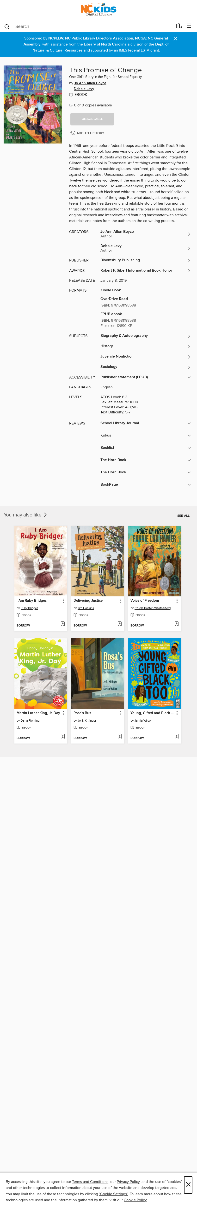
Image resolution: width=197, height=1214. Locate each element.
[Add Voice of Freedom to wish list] (176, 624)
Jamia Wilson (143, 721)
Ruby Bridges (29, 608)
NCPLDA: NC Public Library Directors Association (90, 38)
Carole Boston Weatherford (153, 608)
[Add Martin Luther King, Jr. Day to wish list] (63, 737)
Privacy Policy (128, 1181)
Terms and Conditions (90, 1181)
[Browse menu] (189, 26)
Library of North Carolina (105, 44)
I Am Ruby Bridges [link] (32, 601)
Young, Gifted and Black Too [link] (152, 713)
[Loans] (179, 27)
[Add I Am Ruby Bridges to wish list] (63, 624)
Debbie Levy (84, 89)
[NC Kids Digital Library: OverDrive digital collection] (98, 10)
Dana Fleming (30, 721)
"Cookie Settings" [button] (113, 1194)
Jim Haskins (86, 608)
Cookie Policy (135, 1200)
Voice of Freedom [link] (144, 601)
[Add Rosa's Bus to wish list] (120, 737)
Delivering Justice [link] (88, 601)
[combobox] (88, 26)
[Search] (7, 26)
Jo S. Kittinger (87, 721)
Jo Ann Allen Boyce (90, 83)
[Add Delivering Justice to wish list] (120, 624)
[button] (92, 119)
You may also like (23, 515)
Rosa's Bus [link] (82, 713)
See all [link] (183, 516)
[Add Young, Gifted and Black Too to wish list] (176, 737)
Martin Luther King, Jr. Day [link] (38, 713)
